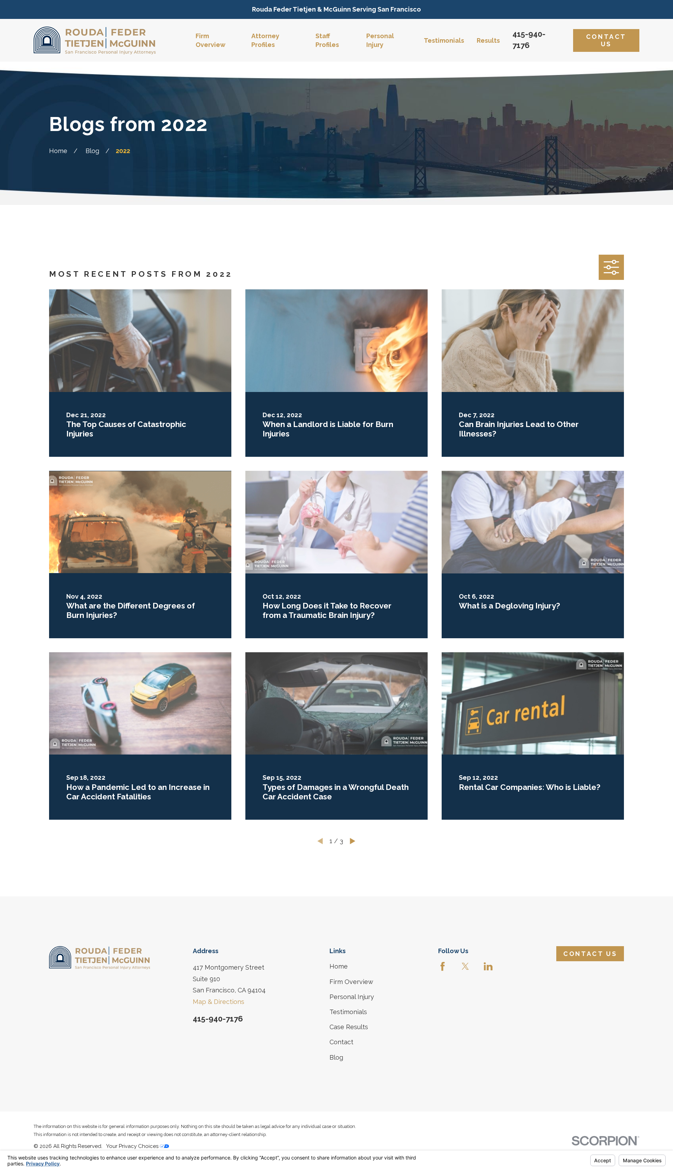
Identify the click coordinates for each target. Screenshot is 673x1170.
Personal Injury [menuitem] (380, 40)
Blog (336, 1057)
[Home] (95, 40)
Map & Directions (218, 1001)
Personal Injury (351, 996)
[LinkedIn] (488, 966)
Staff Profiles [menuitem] (327, 40)
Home (338, 966)
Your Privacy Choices (133, 1146)
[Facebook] (442, 966)
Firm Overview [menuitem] (210, 40)
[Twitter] (465, 966)
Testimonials (348, 1012)
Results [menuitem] (488, 40)
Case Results (348, 1027)
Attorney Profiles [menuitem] (265, 40)
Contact (341, 1042)
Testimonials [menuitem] (444, 40)
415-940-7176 (218, 1018)
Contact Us (606, 40)
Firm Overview (351, 981)
